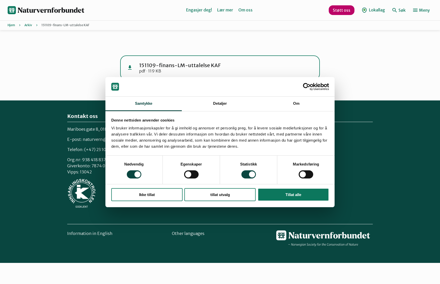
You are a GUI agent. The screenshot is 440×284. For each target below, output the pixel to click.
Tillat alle (293, 194)
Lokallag (376, 9)
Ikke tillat (147, 194)
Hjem (11, 25)
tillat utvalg (220, 194)
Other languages (188, 233)
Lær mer (225, 9)
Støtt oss (341, 10)
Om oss (245, 9)
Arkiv (28, 25)
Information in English (90, 233)
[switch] (191, 174)
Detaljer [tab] (220, 103)
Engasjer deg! (199, 9)
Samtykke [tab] (144, 103)
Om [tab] (296, 103)
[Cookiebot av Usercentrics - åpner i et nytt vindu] (306, 87)
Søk (402, 10)
